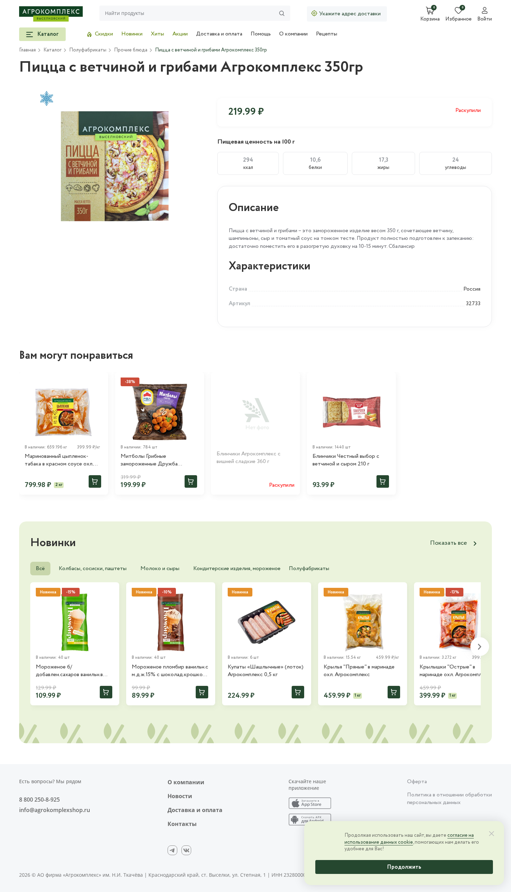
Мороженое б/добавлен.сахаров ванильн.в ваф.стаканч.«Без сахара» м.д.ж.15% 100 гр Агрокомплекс (74, 671)
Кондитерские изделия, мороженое (237, 569)
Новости (180, 796)
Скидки (104, 34)
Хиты (157, 34)
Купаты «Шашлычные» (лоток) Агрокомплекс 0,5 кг (265, 671)
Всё (40, 569)
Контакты (182, 824)
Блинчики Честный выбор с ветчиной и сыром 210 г (346, 460)
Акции (180, 34)
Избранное (458, 19)
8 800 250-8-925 (39, 799)
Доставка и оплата (219, 34)
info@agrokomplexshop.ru (54, 810)
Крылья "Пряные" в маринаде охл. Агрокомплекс (359, 671)
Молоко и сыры (159, 569)
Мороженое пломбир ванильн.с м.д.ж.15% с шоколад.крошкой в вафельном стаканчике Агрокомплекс (170, 671)
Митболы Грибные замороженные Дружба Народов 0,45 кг (149, 460)
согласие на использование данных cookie (409, 839)
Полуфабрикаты (309, 569)
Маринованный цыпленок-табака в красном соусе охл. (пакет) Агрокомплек (59, 460)
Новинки (132, 34)
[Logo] (51, 14)
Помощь (261, 34)
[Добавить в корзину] (95, 481)
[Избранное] (99, 380)
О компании (293, 34)
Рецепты (326, 34)
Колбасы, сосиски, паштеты (93, 569)
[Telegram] (172, 850)
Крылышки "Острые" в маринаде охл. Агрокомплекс (455, 671)
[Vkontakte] (186, 850)
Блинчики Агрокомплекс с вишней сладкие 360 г (249, 457)
